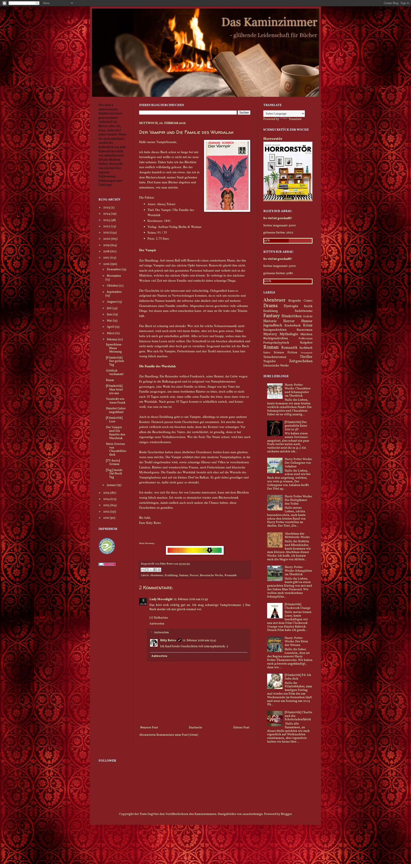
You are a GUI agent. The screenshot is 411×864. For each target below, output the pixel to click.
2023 (107, 220)
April (111, 327)
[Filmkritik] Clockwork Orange (298, 606)
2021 (106, 233)
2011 (106, 518)
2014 (106, 499)
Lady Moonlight (161, 599)
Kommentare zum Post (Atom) (177, 735)
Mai (110, 321)
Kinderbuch (292, 326)
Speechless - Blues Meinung (114, 348)
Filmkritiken (291, 316)
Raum (110, 380)
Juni (110, 314)
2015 (106, 493)
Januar (111, 485)
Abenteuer (156, 575)
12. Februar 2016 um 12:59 (191, 599)
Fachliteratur (304, 311)
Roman (271, 347)
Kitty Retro (168, 640)
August (112, 302)
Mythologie (289, 334)
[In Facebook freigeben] (155, 570)
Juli (109, 308)
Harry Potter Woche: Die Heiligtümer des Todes (298, 500)
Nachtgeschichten (275, 338)
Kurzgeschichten (275, 330)
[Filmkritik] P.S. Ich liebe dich (298, 677)
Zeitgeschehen (301, 361)
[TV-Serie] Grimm (113, 462)
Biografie (294, 301)
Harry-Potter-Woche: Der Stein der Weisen (296, 641)
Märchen (306, 334)
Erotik (308, 306)
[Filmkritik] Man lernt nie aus (114, 389)
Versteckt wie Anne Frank (115, 401)
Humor (307, 321)
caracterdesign (253, 814)
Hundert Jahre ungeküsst (116, 410)
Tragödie (269, 361)
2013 (106, 505)
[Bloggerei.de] (107, 565)
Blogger (286, 814)
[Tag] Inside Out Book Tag (114, 474)
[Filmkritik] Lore (114, 420)
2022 (107, 226)
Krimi (308, 325)
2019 (106, 245)
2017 (106, 258)
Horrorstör (272, 138)
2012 (106, 512)
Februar (112, 340)
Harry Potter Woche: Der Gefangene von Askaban (298, 463)
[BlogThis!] (147, 570)
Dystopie (291, 306)
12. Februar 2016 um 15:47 (199, 640)
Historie (270, 321)
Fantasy (183, 575)
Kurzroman (305, 330)
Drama (270, 306)
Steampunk (307, 352)
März (111, 333)
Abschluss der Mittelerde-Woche (297, 536)
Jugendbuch (272, 325)
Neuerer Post (149, 728)
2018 (106, 252)
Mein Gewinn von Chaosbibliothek (116, 449)
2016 (106, 264)
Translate (295, 119)
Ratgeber (306, 343)
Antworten (156, 624)
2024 (107, 214)
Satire (266, 353)
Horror (194, 575)
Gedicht (308, 316)
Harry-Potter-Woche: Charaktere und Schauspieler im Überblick (298, 390)
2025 (107, 208)
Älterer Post (241, 728)
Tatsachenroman (274, 357)
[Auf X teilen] (151, 570)
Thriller (306, 356)
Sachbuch (306, 348)
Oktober (113, 286)
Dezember (114, 270)
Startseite (195, 728)
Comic (308, 301)
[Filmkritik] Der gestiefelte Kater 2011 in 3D (296, 426)
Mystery (270, 334)
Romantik (231, 575)
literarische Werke (211, 575)
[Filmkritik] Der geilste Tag (115, 361)
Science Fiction (285, 353)
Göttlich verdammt (115, 373)
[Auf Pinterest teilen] (159, 570)
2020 (107, 239)
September (114, 292)
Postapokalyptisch (276, 343)
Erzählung (171, 575)
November (114, 276)
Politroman (306, 339)
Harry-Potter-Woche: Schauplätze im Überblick (298, 571)
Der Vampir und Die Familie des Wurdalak (115, 432)
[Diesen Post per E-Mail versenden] (143, 570)
